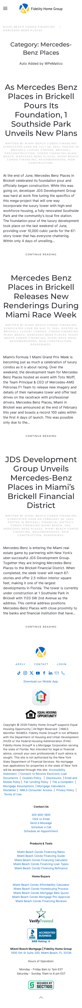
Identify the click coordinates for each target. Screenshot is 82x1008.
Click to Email (41, 819)
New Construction (51, 161)
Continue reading (41, 254)
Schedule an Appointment (41, 831)
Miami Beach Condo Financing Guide (41, 855)
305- (41, 814)
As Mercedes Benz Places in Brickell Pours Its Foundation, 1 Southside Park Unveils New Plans (41, 110)
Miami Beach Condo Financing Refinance (41, 868)
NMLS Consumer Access (36, 790)
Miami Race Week (62, 337)
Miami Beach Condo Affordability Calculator (41, 884)
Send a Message (41, 823)
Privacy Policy (65, 790)
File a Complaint (63, 782)
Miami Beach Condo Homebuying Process (41, 888)
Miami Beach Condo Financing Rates (41, 851)
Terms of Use (13, 794)
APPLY (20, 664)
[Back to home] (41, 8)
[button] (5, 8)
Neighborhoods (52, 159)
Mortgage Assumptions (18, 786)
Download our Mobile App (41, 681)
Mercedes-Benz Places (35, 156)
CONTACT (41, 664)
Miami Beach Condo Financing (41, 336)
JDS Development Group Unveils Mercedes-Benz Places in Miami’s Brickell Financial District (41, 482)
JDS (67, 525)
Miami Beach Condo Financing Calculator (41, 860)
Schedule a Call (41, 827)
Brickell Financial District (49, 522)
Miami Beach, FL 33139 (41, 952)
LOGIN (62, 664)
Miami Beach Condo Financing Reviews (41, 901)
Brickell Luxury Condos (32, 149)
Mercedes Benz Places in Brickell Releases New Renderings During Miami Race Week (41, 296)
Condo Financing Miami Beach (36, 525)
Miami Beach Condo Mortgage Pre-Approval (41, 896)
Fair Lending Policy (36, 782)
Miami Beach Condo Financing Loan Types (41, 864)
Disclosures (53, 778)
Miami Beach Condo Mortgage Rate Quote (41, 893)
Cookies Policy (32, 778)
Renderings (40, 344)
